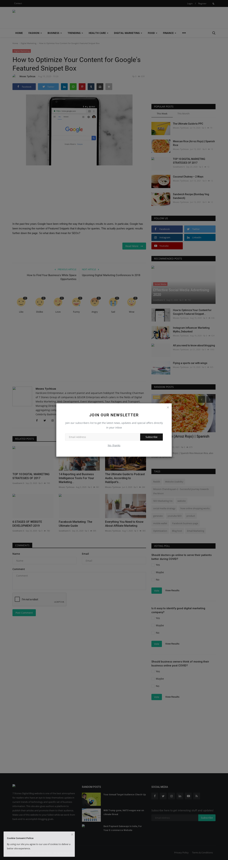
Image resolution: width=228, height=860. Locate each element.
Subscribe (151, 437)
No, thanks (114, 445)
